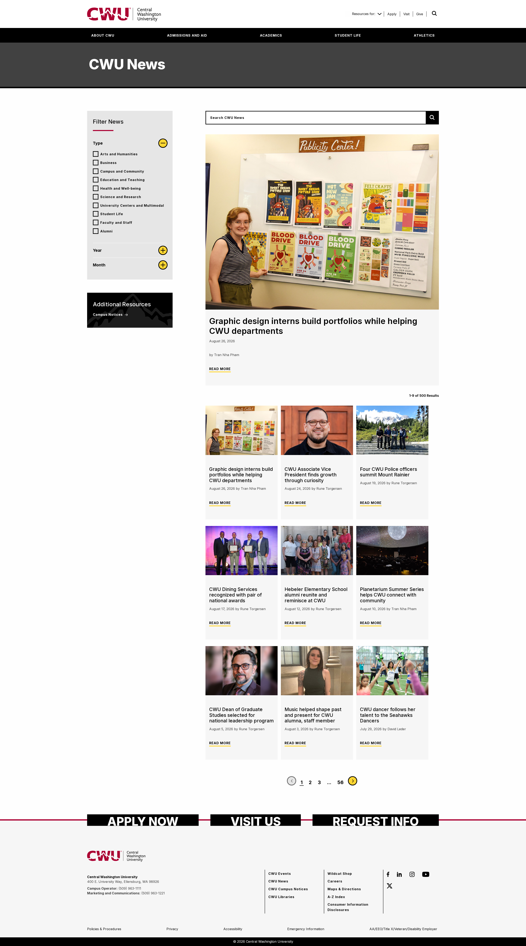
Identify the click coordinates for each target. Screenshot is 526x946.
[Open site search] (434, 13)
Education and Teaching (122, 179)
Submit (429, 13)
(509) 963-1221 (153, 893)
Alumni (106, 231)
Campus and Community (122, 171)
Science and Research (120, 196)
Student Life (111, 214)
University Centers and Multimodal (132, 205)
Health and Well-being (120, 188)
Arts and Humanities (119, 154)
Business (108, 162)
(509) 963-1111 (130, 888)
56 (340, 782)
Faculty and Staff (116, 222)
